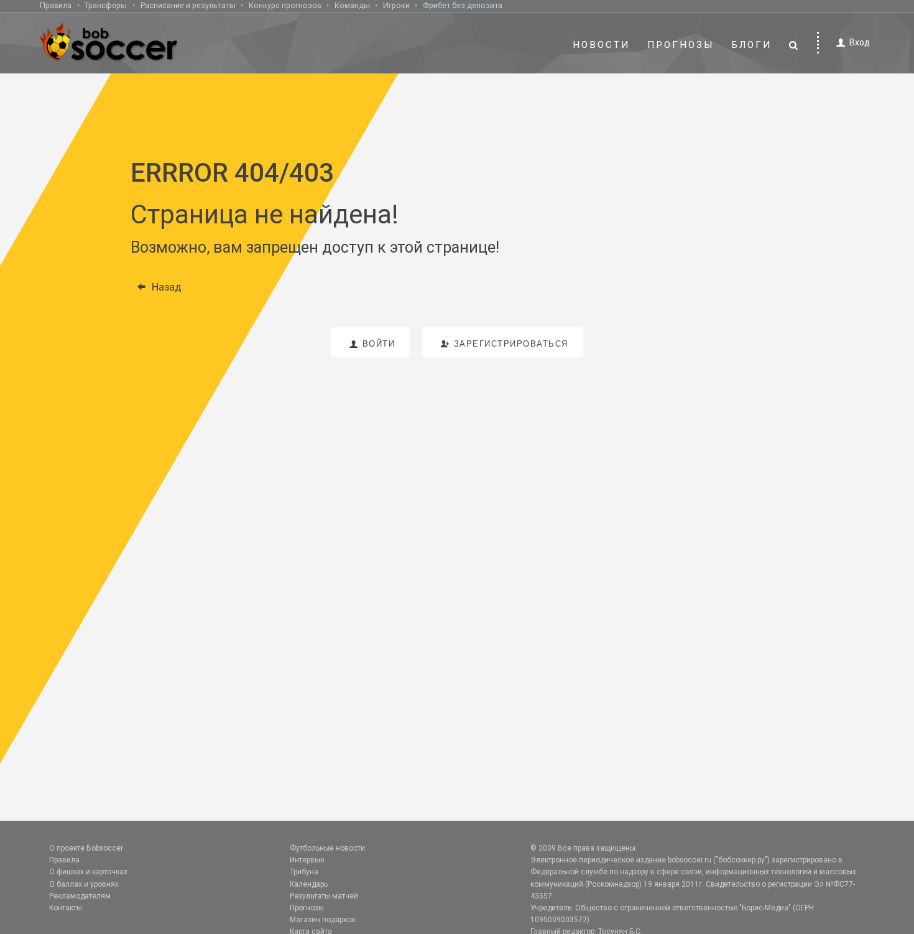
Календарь (309, 884)
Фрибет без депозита (462, 5)
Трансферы (106, 5)
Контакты (65, 908)
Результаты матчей (324, 896)
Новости (601, 44)
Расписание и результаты (188, 5)
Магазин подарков (323, 919)
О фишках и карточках (88, 871)
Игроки (396, 5)
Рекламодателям (80, 896)
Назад (167, 287)
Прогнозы (680, 44)
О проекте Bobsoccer (86, 848)
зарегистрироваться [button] (511, 343)
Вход (859, 42)
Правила (56, 5)
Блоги (752, 44)
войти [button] (378, 343)
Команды (352, 5)
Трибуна (304, 871)
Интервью (307, 860)
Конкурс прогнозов (285, 5)
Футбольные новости (327, 848)
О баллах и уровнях (84, 884)
